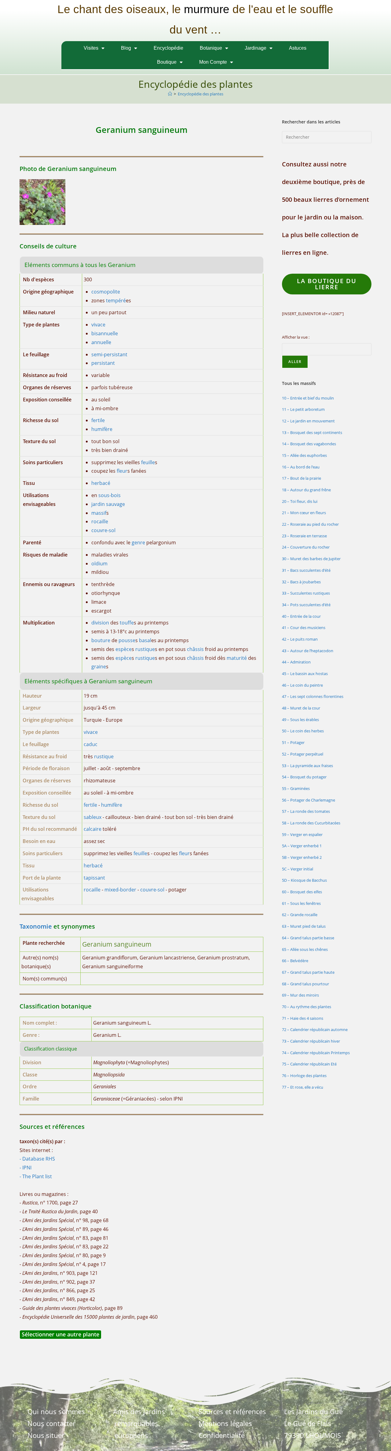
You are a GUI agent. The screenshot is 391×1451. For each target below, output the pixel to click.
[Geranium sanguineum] (42, 201)
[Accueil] (170, 94)
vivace (98, 324)
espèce (123, 649)
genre (138, 542)
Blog (126, 48)
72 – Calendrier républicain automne (315, 1029)
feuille (148, 462)
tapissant (94, 877)
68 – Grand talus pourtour (305, 984)
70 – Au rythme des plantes (306, 1006)
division (100, 622)
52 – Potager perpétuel (302, 754)
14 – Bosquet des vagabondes (309, 443)
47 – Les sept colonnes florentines (312, 696)
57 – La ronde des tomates (306, 811)
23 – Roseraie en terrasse (304, 536)
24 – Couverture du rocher (306, 547)
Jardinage (255, 48)
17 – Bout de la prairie (301, 478)
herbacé (100, 483)
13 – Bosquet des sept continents (312, 432)
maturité (237, 658)
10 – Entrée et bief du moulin (308, 398)
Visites (91, 48)
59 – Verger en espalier (302, 834)
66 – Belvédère (295, 960)
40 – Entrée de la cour (301, 616)
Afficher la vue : (295, 337)
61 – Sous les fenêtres (301, 903)
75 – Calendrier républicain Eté (309, 1064)
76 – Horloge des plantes (304, 1075)
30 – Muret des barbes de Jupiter (311, 558)
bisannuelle (104, 333)
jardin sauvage (108, 504)
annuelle (101, 342)
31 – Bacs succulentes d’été (306, 570)
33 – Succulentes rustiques (306, 593)
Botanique (211, 48)
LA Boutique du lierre (326, 284)
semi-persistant (109, 354)
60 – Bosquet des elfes (302, 891)
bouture (100, 640)
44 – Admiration (296, 662)
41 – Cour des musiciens (303, 627)
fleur (122, 471)
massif (98, 513)
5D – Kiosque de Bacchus (304, 880)
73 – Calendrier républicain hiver (311, 1041)
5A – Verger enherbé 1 (302, 845)
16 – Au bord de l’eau (301, 467)
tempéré (116, 300)
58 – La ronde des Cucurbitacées (311, 823)
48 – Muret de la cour (301, 708)
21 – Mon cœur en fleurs (304, 512)
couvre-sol (103, 530)
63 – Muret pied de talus (304, 926)
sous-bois (109, 495)
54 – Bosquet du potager (304, 777)
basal (145, 640)
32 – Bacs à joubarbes (301, 582)
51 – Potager (293, 742)
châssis (195, 649)
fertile (98, 420)
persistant (103, 363)
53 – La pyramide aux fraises (307, 765)
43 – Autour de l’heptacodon (307, 650)
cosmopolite (105, 291)
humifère (101, 429)
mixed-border (120, 889)
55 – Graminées (296, 788)
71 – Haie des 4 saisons (302, 1018)
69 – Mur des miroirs (300, 995)
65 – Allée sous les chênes (305, 949)
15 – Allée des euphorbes (304, 455)
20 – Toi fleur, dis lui (299, 501)
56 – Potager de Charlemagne (308, 800)
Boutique (167, 62)
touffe (127, 622)
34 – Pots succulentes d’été (306, 604)
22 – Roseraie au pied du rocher (310, 524)
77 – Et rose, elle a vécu (302, 1087)
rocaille (99, 521)
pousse (127, 640)
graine (98, 666)
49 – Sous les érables (300, 719)
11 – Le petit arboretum (303, 409)
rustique (145, 649)
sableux (92, 817)
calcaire (92, 829)
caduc (90, 744)
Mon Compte (213, 62)
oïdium (99, 563)
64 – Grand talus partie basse (308, 938)
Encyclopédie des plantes (200, 94)
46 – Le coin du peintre (302, 685)
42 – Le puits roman (300, 639)
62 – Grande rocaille (299, 914)
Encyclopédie (168, 48)
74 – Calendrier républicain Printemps (316, 1052)
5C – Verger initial (297, 869)
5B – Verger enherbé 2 (302, 857)
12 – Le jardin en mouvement (308, 421)
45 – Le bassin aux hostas (305, 673)
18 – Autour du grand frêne (306, 490)
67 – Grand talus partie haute (308, 972)
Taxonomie (36, 926)
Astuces (297, 48)
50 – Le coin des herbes (303, 731)
